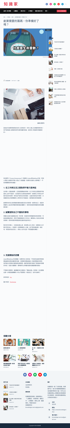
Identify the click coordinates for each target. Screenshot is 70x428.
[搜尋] (66, 4)
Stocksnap (13, 282)
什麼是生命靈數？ (58, 48)
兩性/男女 (23, 11)
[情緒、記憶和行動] (51, 69)
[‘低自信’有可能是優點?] (51, 42)
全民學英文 (28, 385)
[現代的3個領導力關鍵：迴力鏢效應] (51, 83)
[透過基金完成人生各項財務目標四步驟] (51, 103)
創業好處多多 (6, 348)
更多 (46, 11)
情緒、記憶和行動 (58, 69)
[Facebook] (47, 4)
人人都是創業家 (21, 348)
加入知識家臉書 (62, 10)
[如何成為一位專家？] (51, 62)
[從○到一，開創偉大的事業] (38, 342)
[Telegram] (62, 4)
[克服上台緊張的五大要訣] (51, 89)
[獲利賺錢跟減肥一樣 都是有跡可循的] (9, 357)
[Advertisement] (23, 67)
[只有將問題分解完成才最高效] (51, 96)
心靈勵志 (16, 11)
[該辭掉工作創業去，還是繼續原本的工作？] (38, 357)
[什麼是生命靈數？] (51, 49)
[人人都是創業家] (24, 342)
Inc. (11, 277)
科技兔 (27, 387)
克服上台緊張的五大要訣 (59, 89)
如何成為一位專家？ (58, 62)
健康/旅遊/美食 (39, 11)
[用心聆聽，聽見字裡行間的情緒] (51, 56)
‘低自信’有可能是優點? (59, 42)
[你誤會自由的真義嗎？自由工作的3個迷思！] (51, 76)
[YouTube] (58, 4)
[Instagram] (51, 4)
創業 (18, 80)
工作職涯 (30, 11)
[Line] (55, 4)
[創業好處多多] (9, 342)
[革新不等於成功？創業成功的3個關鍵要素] (24, 357)
